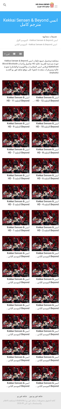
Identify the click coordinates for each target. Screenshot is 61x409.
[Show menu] (56, 6)
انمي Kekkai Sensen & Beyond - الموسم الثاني (36, 44)
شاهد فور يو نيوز (35, 396)
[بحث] (5, 5)
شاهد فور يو (22, 396)
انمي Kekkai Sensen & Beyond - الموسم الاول (37, 40)
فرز (8, 54)
